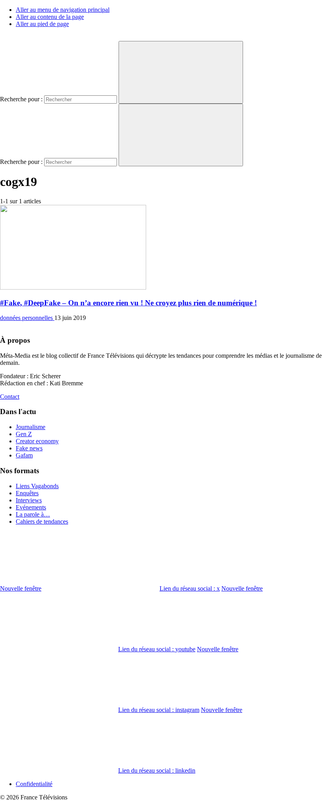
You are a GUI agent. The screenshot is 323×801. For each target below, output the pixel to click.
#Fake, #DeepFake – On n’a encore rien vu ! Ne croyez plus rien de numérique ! (128, 303)
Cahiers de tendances (42, 521)
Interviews (29, 500)
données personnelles (27, 317)
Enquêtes (27, 493)
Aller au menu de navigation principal (63, 9)
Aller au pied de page (42, 23)
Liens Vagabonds (37, 486)
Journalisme (30, 427)
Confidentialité (34, 784)
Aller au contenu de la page (50, 16)
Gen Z (24, 434)
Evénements (31, 507)
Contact (9, 396)
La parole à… (33, 514)
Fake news (29, 448)
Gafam (24, 455)
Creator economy (37, 441)
